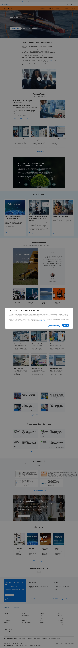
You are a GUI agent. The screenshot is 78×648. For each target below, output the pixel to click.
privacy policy (42, 320)
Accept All (66, 325)
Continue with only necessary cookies (62, 310)
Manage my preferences (54, 325)
